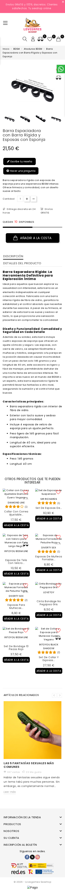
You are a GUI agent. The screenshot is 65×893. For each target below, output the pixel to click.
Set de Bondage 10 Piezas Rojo (16, 647)
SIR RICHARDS (48, 499)
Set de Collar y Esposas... (49, 658)
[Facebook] (27, 857)
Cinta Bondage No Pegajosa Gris (49, 602)
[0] (58, 39)
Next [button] (59, 695)
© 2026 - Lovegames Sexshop (32, 882)
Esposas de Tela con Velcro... (16, 561)
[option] (9, 119)
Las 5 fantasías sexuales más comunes (29, 765)
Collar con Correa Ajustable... (16, 513)
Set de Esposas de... (49, 508)
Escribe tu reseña (21, 161)
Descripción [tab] (13, 256)
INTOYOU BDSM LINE (16, 551)
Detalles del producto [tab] (22, 263)
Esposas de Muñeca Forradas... (48, 558)
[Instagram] (37, 857)
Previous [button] (4, 120)
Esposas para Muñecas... (16, 606)
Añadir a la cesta (35, 238)
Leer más (10, 792)
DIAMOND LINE (16, 502)
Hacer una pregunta (22, 171)
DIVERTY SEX (48, 547)
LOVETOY (48, 592)
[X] (32, 857)
